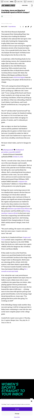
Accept (17, 409)
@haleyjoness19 (8, 150)
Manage (17, 413)
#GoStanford (19, 150)
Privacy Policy (17, 417)
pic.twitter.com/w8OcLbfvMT (11, 152)
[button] (31, 401)
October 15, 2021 (18, 157)
